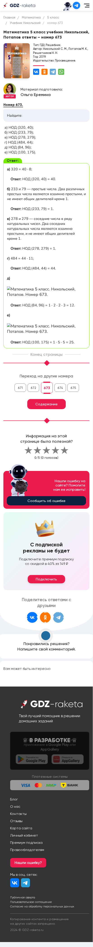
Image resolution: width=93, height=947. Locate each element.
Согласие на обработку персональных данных (42, 906)
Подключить (46, 579)
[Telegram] (53, 72)
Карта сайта (21, 828)
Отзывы (16, 821)
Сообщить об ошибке (46, 501)
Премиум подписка (26, 842)
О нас (15, 806)
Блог (14, 799)
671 (20, 388)
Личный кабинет (24, 835)
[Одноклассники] (44, 72)
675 (73, 388)
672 (33, 388)
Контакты (18, 814)
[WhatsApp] (61, 72)
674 (60, 388)
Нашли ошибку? (28, 862)
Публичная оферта (22, 897)
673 (47, 388)
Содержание (46, 404)
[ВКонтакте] (36, 72)
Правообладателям (27, 850)
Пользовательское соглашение (31, 902)
